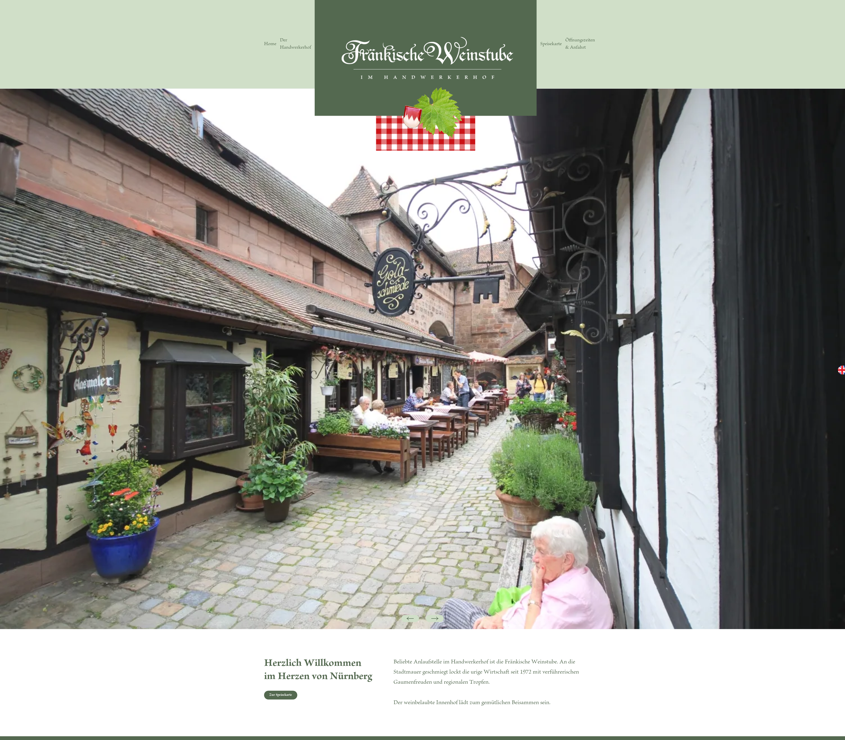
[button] (410, 618)
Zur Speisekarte (280, 695)
